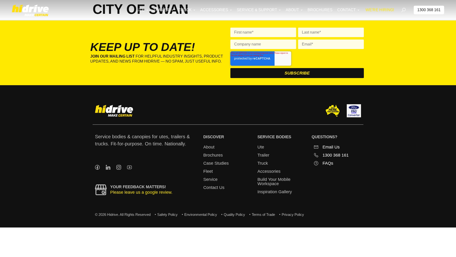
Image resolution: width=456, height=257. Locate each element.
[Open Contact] (358, 10)
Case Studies (216, 163)
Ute (260, 147)
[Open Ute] (147, 10)
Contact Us (213, 187)
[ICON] (97, 167)
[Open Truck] (194, 10)
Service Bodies (274, 137)
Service (210, 179)
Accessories (268, 171)
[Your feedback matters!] (101, 190)
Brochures (213, 155)
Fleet (208, 171)
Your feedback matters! (138, 187)
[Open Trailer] (172, 10)
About (208, 147)
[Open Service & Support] (279, 10)
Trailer (263, 155)
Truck (262, 163)
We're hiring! (380, 10)
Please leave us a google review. (141, 192)
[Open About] (301, 10)
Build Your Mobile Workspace (273, 181)
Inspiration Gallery (274, 191)
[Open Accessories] (230, 10)
